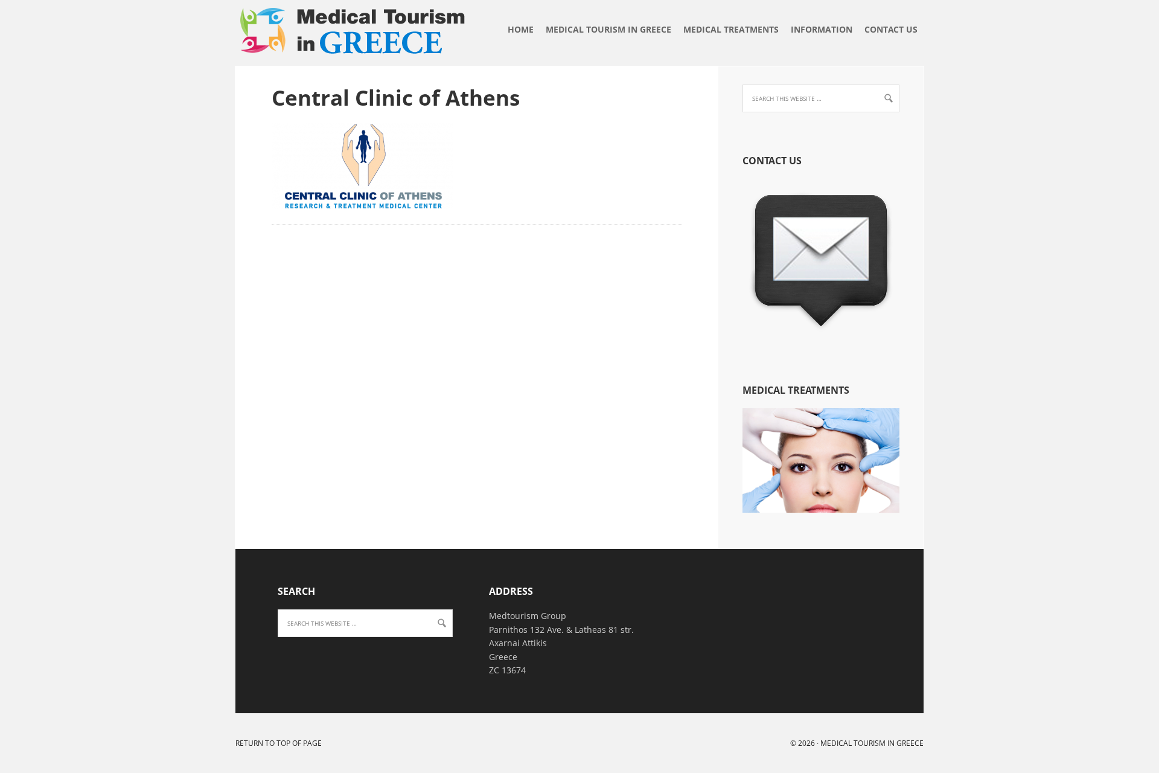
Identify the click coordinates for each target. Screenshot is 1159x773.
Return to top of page (278, 743)
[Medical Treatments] (820, 509)
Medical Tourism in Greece (240, 45)
